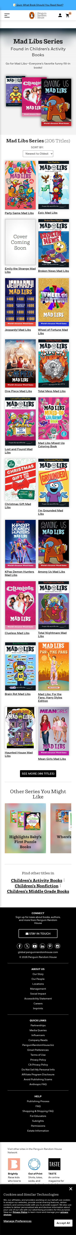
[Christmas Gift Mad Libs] (20, 479)
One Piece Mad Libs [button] (18, 391)
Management (38, 988)
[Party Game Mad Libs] (20, 185)
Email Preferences (38, 1050)
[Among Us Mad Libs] (53, 544)
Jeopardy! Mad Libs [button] (18, 330)
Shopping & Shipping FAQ (38, 1111)
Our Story (38, 974)
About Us (38, 969)
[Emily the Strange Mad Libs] (20, 242)
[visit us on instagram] (57, 946)
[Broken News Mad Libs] (53, 243)
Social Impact (38, 993)
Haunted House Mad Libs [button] (19, 754)
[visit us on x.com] (27, 946)
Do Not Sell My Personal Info (38, 1069)
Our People (38, 979)
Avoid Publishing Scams (38, 1079)
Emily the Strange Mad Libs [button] (20, 270)
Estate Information (38, 1130)
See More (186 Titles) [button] (38, 774)
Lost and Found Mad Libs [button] (19, 450)
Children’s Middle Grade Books (38, 891)
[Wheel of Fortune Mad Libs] (53, 302)
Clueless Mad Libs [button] (17, 633)
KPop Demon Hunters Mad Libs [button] (19, 573)
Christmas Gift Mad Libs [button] (18, 505)
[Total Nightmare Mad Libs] (53, 605)
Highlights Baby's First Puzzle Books (25, 842)
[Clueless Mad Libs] (20, 605)
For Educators (38, 1116)
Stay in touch (39, 934)
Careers (38, 1003)
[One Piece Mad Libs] (20, 363)
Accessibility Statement (38, 998)
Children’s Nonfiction (37, 886)
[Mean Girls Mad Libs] (53, 731)
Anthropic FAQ (38, 1084)
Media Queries (38, 1030)
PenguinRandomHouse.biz (38, 1045)
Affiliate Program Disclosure (38, 1074)
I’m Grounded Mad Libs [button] (50, 512)
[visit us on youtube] (34, 946)
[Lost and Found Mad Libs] (20, 421)
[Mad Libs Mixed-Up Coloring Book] (53, 418)
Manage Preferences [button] (17, 1221)
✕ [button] (71, 1189)
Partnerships (38, 1025)
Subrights (38, 1121)
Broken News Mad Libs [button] (53, 271)
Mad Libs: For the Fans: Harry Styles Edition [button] (50, 697)
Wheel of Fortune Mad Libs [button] (53, 331)
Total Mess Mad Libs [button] (52, 391)
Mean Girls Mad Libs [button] (52, 759)
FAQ (38, 1106)
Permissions (38, 1126)
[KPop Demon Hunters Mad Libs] (20, 544)
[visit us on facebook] (19, 946)
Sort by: (37, 147)
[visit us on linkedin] (42, 946)
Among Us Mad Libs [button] (51, 572)
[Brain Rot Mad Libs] (20, 666)
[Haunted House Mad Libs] (20, 728)
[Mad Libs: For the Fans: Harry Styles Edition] (53, 666)
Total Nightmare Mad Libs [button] (52, 634)
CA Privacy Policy (38, 1064)
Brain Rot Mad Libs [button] (18, 694)
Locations (38, 984)
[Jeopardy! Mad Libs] (20, 302)
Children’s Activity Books (36, 880)
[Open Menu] (7, 15)
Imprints (38, 1008)
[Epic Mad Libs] (53, 185)
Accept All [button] (63, 1223)
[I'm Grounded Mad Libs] (53, 482)
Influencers (38, 1035)
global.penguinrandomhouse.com (38, 952)
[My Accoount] (60, 15)
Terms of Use (38, 1055)
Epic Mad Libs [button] (47, 213)
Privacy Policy (38, 1059)
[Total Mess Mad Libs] (53, 363)
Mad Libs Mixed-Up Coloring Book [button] (51, 444)
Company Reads (38, 1040)
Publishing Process (38, 1101)
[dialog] (38, 1209)
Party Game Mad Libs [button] (19, 213)
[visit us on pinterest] (50, 946)
